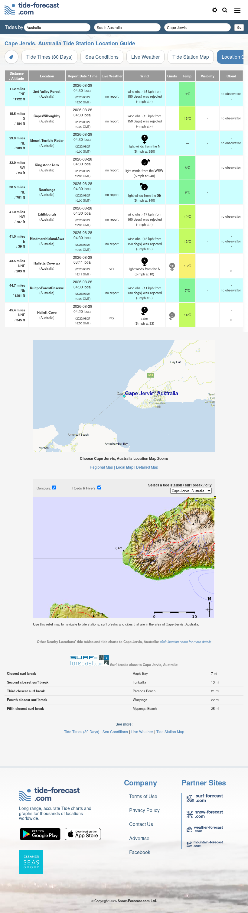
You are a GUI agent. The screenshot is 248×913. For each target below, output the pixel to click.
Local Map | (125, 467)
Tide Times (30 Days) (49, 56)
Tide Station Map (190, 56)
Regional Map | (102, 466)
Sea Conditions (102, 56)
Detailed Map (147, 466)
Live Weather (145, 56)
